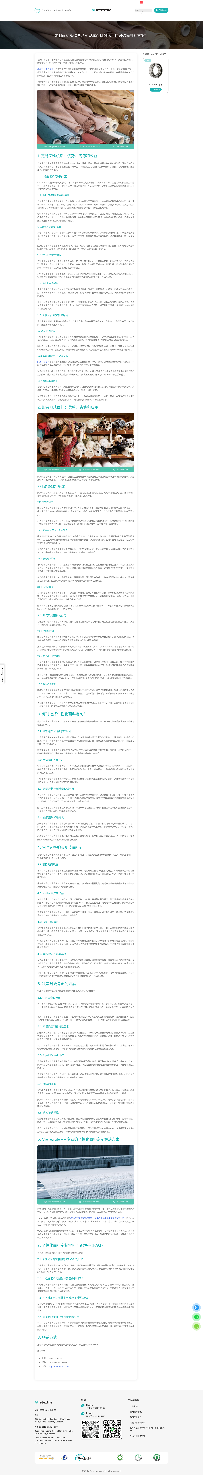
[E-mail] (82, 1413)
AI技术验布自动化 (137, 1436)
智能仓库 (57, 10)
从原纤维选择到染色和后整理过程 (109, 1218)
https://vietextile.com (58, 1366)
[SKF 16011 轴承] (155, 70)
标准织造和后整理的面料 (81, 1218)
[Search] (142, 13)
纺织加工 (49, 10)
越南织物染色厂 (136, 1412)
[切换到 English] (145, 8)
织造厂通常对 (43, 362)
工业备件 (134, 1406)
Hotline (89, 1405)
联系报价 (157, 89)
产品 (43, 10)
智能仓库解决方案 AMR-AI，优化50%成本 (147, 1429)
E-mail (89, 1413)
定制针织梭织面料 (137, 1422)
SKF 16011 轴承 (155, 84)
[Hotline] (82, 1405)
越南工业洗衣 (135, 1417)
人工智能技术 (67, 10)
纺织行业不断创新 (45, 69)
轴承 (147, 60)
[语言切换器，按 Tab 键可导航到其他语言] (141, 2)
